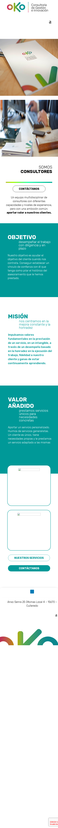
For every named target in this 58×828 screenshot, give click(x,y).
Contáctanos (29, 188)
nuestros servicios (29, 557)
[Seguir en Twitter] (26, 591)
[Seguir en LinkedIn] (32, 591)
